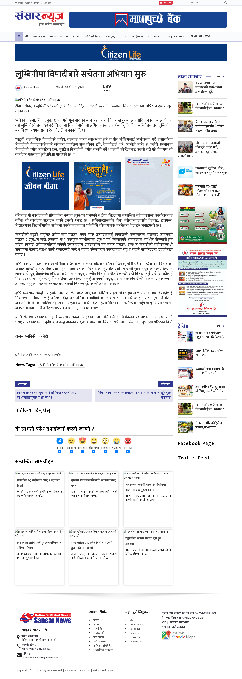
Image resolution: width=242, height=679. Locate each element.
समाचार (37, 36)
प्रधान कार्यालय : (30, 636)
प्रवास (76, 36)
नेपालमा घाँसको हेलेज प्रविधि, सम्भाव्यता (208, 425)
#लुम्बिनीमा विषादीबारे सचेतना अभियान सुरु (61, 365)
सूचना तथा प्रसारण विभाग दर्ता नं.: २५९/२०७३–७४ (189, 613)
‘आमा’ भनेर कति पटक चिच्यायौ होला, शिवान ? (209, 106)
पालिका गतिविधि (102, 645)
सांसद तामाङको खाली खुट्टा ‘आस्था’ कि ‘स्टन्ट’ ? (209, 335)
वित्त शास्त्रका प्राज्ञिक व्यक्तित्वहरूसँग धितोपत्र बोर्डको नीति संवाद (209, 126)
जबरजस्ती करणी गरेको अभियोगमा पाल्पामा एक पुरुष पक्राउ (145, 487)
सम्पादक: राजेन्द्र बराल (173, 627)
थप (218, 77)
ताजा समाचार (190, 77)
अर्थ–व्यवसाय (57, 36)
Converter (135, 637)
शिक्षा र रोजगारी (176, 36)
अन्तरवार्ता (98, 633)
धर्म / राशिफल (92, 36)
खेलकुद (110, 36)
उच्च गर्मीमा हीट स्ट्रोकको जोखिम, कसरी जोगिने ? (210, 389)
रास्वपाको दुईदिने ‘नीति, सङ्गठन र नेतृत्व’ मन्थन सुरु (211, 170)
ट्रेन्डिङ (183, 326)
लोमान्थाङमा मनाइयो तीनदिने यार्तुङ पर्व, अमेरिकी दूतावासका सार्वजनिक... (199, 149)
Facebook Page (196, 444)
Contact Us (136, 642)
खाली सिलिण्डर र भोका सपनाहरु (209, 353)
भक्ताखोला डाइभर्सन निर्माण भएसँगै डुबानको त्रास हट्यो (91, 545)
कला (96, 620)
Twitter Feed (193, 458)
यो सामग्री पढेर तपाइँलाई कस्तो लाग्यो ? (54, 429)
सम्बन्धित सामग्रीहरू (35, 462)
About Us (135, 620)
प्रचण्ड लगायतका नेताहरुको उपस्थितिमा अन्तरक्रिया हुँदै (208, 87)
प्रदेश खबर (154, 36)
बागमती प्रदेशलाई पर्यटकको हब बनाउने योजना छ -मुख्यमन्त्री (208, 191)
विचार (123, 36)
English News (201, 36)
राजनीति (97, 628)
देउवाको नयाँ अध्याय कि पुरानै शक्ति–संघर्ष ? (209, 371)
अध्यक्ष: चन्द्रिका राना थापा (175, 622)
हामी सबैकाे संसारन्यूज (51, 24)
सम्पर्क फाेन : (29, 645)
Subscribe (166, 2)
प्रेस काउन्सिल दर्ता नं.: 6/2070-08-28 (182, 617)
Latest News (136, 625)
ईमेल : (26, 654)
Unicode (134, 633)
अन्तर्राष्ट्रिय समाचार (103, 650)
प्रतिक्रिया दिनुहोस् (32, 411)
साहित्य (136, 36)
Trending (135, 629)
